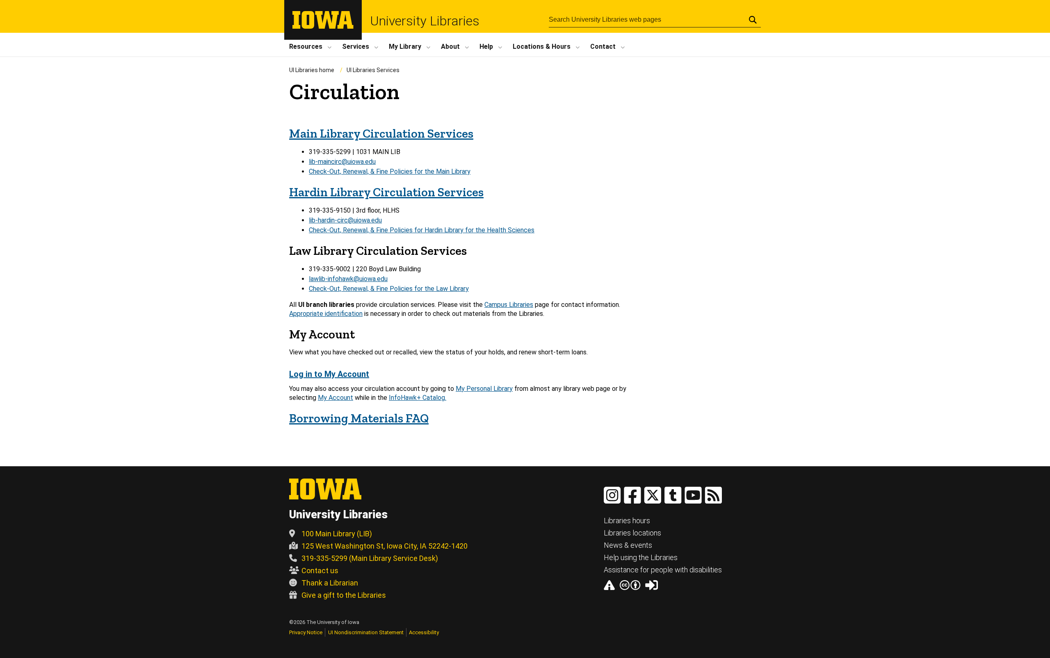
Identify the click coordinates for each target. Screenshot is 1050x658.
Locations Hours (542, 46)
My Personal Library (484, 389)
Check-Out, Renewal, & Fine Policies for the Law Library (389, 289)
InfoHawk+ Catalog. (417, 398)
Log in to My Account (329, 374)
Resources (305, 46)
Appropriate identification (326, 314)
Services (355, 46)
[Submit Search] (753, 19)
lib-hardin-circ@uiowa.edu (345, 220)
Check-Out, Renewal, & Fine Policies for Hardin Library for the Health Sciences (421, 230)
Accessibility (424, 632)
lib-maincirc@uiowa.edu (342, 162)
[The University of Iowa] (323, 26)
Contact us (319, 570)
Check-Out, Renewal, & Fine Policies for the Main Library (389, 171)
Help (486, 46)
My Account (335, 398)
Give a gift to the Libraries (343, 595)
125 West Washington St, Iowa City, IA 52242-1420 (384, 546)
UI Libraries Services (373, 70)
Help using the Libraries (641, 557)
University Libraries (424, 21)
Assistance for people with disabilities (663, 569)
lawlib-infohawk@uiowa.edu (348, 279)
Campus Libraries (508, 305)
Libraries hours (627, 520)
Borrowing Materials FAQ (359, 418)
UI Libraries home (311, 70)
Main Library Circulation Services (381, 133)
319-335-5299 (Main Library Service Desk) (369, 558)
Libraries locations (632, 533)
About (450, 46)
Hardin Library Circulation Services (386, 192)
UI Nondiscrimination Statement (366, 632)
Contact (603, 46)
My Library (405, 46)
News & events (628, 545)
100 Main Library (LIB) (336, 533)
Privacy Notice (305, 632)
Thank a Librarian (329, 583)
